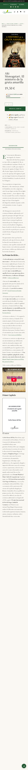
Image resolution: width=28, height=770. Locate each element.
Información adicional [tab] (13, 149)
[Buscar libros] (14, 11)
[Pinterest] (15, 7)
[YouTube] (18, 7)
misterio (18, 132)
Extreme (21, 4)
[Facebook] (11, 7)
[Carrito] (20, 11)
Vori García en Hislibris (14, 335)
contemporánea (10, 132)
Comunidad (13, 4)
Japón (14, 127)
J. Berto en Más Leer (13, 278)
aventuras (14, 130)
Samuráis (13, 128)
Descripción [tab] (13, 145)
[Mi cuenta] (17, 11)
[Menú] (24, 11)
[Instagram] (13, 7)
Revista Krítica (6, 313)
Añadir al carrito (15, 108)
